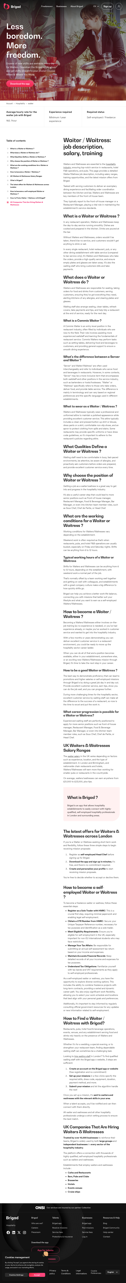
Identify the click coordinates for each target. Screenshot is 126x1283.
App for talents (45, 1250)
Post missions (88, 1228)
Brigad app (57, 1223)
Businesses (61, 6)
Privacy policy (52, 1272)
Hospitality (11, 1225)
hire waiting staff (82, 1056)
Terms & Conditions (66, 1272)
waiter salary (74, 756)
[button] (77, 6)
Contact (106, 1236)
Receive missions (59, 1228)
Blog (105, 1223)
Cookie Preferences (96, 1272)
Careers (34, 1228)
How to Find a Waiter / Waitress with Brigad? (27, 198)
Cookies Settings (16, 1275)
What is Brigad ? (16, 180)
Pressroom (35, 1232)
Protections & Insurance (62, 1236)
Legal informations (81, 1272)
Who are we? (37, 1223)
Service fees (57, 1232)
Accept (37, 1275)
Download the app (20, 83)
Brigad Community (111, 1228)
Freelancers (46, 6)
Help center (108, 1232)
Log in (84, 1236)
